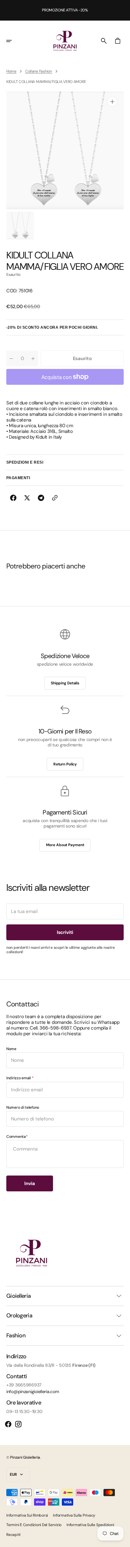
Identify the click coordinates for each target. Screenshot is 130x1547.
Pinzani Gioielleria (25, 1457)
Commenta (16, 1136)
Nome (11, 1049)
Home (11, 71)
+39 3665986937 (23, 1385)
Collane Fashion (38, 71)
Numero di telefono (22, 1107)
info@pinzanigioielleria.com (32, 1391)
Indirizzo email (19, 1078)
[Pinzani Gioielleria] (65, 41)
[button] (13, 41)
